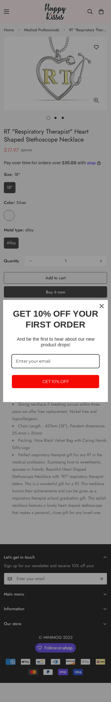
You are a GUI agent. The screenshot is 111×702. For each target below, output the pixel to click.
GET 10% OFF (55, 381)
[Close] (102, 306)
